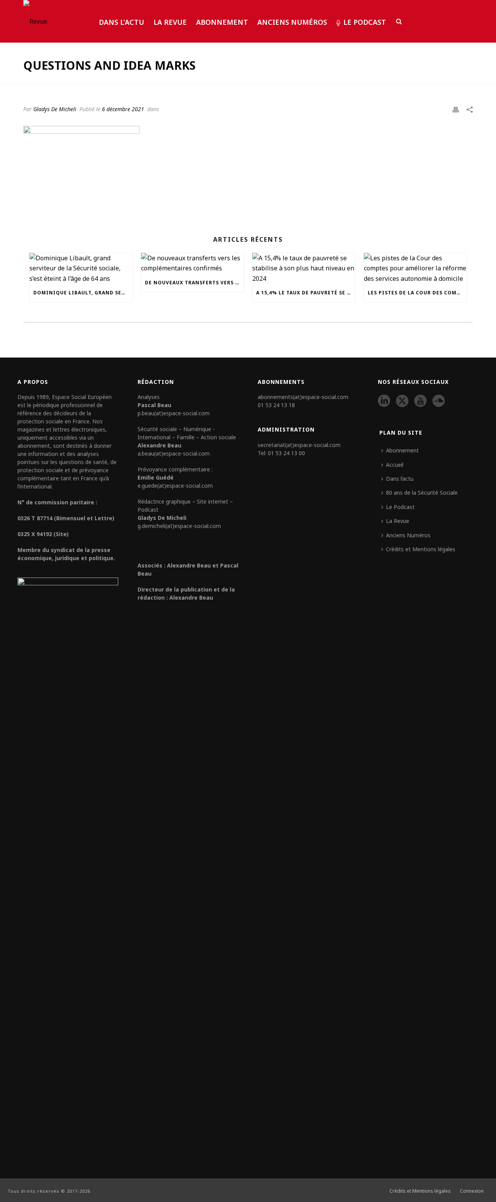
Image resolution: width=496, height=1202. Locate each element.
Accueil (394, 464)
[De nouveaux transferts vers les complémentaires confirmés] (192, 263)
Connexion (472, 1191)
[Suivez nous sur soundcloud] (438, 401)
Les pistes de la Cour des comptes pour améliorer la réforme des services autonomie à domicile (417, 292)
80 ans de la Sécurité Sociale (422, 492)
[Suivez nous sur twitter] (402, 401)
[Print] (456, 109)
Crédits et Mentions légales (420, 549)
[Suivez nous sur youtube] (420, 401)
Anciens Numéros (292, 22)
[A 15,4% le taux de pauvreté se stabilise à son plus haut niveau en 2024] (303, 268)
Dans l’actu (121, 22)
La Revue (170, 22)
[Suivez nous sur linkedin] (384, 401)
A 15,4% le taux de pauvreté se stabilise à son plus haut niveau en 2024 (305, 292)
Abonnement (222, 22)
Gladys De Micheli (54, 109)
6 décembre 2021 (123, 109)
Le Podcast (364, 22)
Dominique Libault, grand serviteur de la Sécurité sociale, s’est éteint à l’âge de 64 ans (83, 292)
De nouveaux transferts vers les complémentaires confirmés (194, 282)
